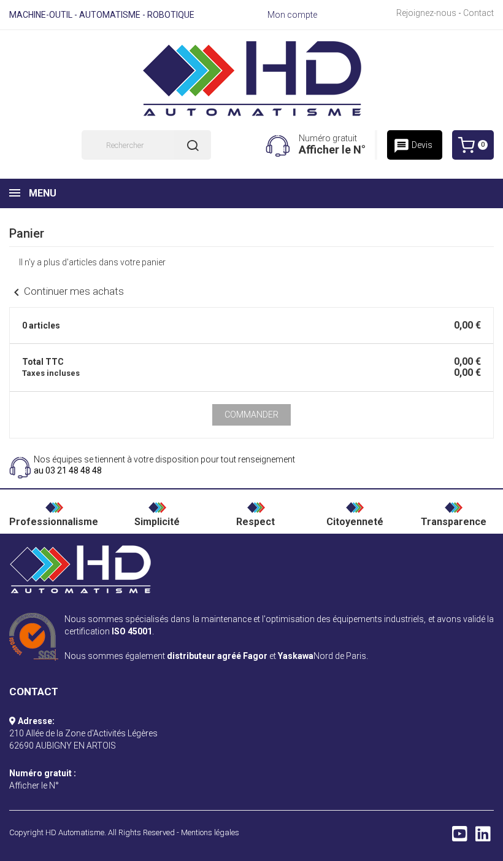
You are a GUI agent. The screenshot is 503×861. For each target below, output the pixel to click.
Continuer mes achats (66, 291)
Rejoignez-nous (426, 13)
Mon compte (292, 15)
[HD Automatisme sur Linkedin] (483, 837)
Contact (478, 13)
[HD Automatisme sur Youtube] (459, 837)
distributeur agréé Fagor (217, 656)
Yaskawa (295, 656)
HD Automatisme (74, 832)
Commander (251, 414)
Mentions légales (210, 832)
